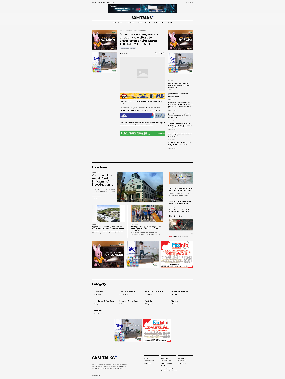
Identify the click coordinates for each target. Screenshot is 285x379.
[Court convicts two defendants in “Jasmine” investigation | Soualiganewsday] (140, 187)
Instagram (181, 361)
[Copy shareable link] (156, 53)
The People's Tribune (167, 368)
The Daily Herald (117, 22)
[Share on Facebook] (159, 53)
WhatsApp (181, 363)
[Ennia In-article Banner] (142, 133)
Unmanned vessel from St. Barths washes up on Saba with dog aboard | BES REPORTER (179, 85)
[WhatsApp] (192, 2)
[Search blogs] (186, 2)
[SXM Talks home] (142, 17)
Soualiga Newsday (130, 22)
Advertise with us (149, 361)
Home (121, 30)
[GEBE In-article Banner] (142, 115)
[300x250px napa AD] (177, 254)
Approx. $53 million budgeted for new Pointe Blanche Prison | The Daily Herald (179, 144)
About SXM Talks (101, 2)
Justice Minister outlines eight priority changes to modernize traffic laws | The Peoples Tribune (180, 115)
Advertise (94, 2)
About (146, 358)
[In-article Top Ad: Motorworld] (142, 96)
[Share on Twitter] (162, 53)
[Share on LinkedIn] (164, 53)
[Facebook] (188, 2)
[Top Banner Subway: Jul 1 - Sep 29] (142, 8)
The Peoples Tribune (159, 22)
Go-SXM (170, 22)
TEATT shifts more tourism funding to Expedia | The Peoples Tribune (181, 189)
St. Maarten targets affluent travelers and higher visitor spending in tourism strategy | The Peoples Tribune (180, 125)
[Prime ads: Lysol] (104, 40)
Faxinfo (140, 22)
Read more (97, 198)
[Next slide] (192, 216)
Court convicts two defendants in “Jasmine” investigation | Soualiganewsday (178, 95)
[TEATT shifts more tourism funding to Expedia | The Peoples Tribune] (181, 178)
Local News (133, 48)
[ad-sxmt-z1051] (104, 62)
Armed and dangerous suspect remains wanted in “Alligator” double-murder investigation (180, 134)
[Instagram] (190, 2)
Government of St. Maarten (169, 371)
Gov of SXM (148, 22)
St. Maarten (147, 363)
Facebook (181, 358)
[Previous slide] (190, 216)
